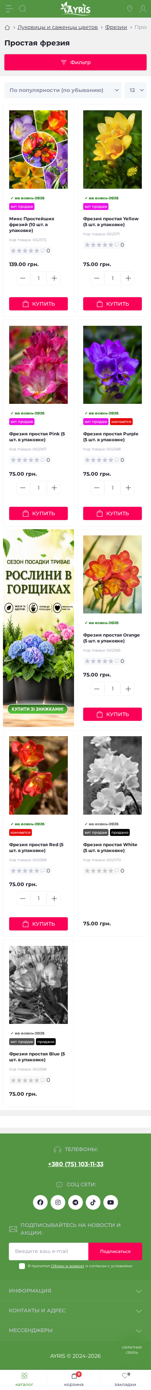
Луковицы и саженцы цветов (58, 27)
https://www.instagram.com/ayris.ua (58, 1202)
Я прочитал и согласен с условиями (80, 1266)
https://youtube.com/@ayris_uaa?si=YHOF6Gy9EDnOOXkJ (110, 1202)
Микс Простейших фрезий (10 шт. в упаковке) (31, 224)
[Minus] (22, 278)
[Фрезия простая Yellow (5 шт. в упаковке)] (112, 149)
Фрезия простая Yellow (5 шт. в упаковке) (111, 221)
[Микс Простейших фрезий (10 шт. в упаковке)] (38, 149)
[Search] (22, 8)
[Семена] (38, 628)
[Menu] (9, 8)
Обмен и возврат (67, 1266)
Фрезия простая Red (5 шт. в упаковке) (36, 847)
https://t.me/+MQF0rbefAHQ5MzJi (75, 1202)
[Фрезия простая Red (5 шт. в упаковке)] (38, 775)
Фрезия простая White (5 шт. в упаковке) (110, 847)
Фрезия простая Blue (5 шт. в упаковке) (37, 1056)
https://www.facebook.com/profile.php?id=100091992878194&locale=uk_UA (40, 1202)
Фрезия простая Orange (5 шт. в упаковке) (111, 638)
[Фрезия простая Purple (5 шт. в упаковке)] (112, 365)
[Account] (143, 8)
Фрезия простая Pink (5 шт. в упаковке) (37, 436)
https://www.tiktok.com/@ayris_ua (93, 1202)
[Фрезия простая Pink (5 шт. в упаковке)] (38, 365)
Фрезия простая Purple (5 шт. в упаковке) (111, 436)
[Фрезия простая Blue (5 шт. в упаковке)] (38, 985)
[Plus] (54, 278)
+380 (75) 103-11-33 (75, 1164)
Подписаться (115, 1251)
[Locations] (129, 8)
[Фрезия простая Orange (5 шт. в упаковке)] (112, 574)
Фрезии (116, 27)
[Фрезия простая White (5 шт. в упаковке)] (112, 775)
